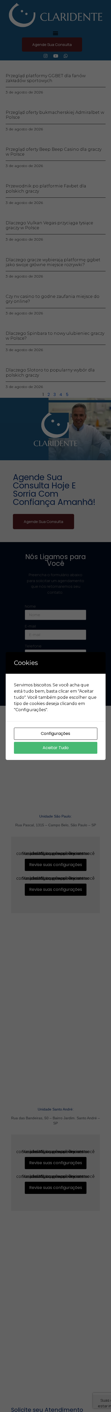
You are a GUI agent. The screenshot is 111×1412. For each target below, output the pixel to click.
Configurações (55, 733)
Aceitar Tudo (56, 748)
